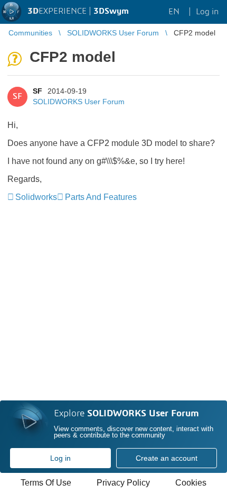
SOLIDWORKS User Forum (79, 101)
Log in (60, 458)
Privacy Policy (123, 482)
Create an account (166, 458)
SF (37, 91)
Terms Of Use (46, 482)
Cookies (190, 482)
